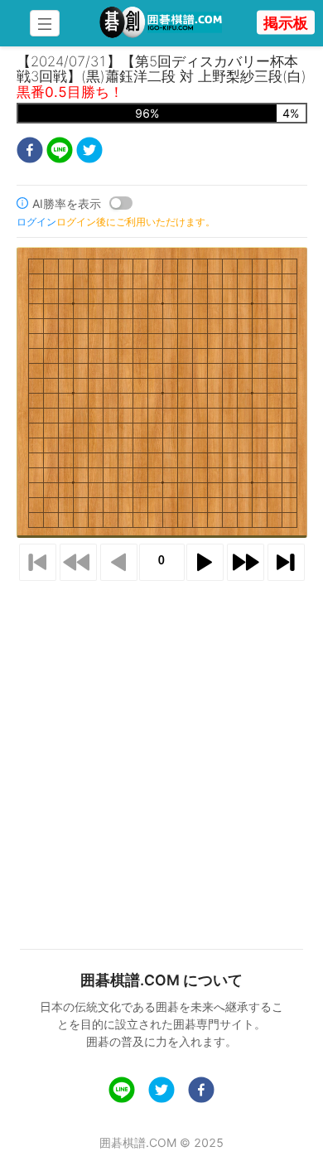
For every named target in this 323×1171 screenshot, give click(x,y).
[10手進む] (245, 562)
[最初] (37, 562)
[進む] (205, 562)
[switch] (121, 203)
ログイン (36, 221)
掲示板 (285, 22)
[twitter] (89, 152)
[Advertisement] (161, 745)
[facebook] (30, 152)
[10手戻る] (78, 562)
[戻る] (118, 562)
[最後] (286, 562)
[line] (59, 152)
